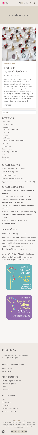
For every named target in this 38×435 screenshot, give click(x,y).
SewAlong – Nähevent (10, 152)
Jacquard (32, 240)
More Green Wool (8, 212)
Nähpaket (4, 246)
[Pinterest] (25, 431)
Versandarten (6, 371)
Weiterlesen (9, 105)
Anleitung (12, 233)
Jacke (26, 240)
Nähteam (11, 246)
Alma (4, 234)
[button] (3, 432)
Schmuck (4, 254)
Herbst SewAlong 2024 (10, 172)
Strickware (22, 257)
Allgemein (5, 127)
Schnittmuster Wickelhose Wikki (13, 168)
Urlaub (18, 260)
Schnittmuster (7, 149)
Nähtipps (21, 246)
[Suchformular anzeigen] (30, 3)
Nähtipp (5, 143)
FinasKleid (27, 237)
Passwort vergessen (9, 384)
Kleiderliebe (6, 138)
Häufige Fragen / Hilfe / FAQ (12, 381)
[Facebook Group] (15, 431)
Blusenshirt (6, 237)
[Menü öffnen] (34, 3)
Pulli (21, 250)
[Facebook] (12, 431)
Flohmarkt (33, 237)
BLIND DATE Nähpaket (10, 130)
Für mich (5, 135)
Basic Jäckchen (21, 234)
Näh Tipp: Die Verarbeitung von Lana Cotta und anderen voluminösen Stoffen (19, 214)
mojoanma (30, 243)
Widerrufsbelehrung (9, 411)
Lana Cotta (17, 243)
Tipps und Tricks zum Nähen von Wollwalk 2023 (18, 182)
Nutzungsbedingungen (10, 408)
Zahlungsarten (7, 368)
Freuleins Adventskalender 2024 (13, 178)
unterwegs (11, 260)
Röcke (31, 250)
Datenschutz (6, 402)
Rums (27, 250)
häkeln (22, 240)
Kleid (12, 243)
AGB (3, 399)
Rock (24, 250)
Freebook (9, 240)
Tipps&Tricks (29, 257)
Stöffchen (5, 157)
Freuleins (9, 75)
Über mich (5, 390)
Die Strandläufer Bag (9, 175)
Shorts (16, 257)
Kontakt (4, 387)
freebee (4, 240)
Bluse (27, 234)
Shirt (3, 154)
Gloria (14, 240)
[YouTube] (22, 431)
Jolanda (4, 243)
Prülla (18, 250)
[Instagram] (19, 431)
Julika (8, 243)
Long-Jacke (23, 243)
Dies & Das (5, 132)
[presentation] (19, 44)
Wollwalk (31, 259)
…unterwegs (6, 121)
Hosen (17, 240)
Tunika (4, 260)
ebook (20, 237)
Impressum (6, 405)
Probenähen (6, 146)
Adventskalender (9, 64)
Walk (22, 260)
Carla (12, 237)
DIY (15, 237)
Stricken (5, 160)
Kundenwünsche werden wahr (12, 141)
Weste (26, 260)
